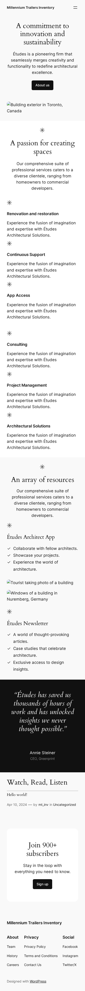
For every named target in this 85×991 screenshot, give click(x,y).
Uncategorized (64, 805)
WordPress (38, 981)
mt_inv (43, 805)
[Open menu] (75, 7)
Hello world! (17, 795)
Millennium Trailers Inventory (30, 7)
